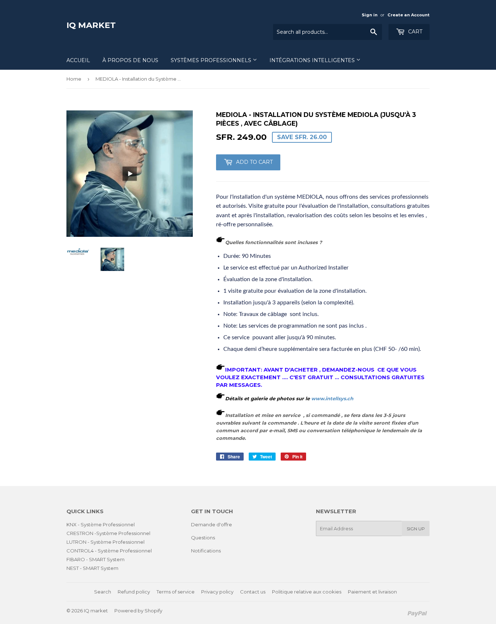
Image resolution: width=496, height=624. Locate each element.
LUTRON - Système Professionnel (105, 542)
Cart (414, 31)
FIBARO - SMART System (95, 559)
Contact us (252, 592)
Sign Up (416, 528)
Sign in (370, 14)
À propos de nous (130, 60)
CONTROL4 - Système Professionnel (109, 551)
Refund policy (134, 592)
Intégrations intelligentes (312, 60)
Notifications (206, 551)
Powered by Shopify (138, 610)
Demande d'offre (211, 524)
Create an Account (408, 14)
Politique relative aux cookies (306, 592)
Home (73, 79)
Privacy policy (217, 592)
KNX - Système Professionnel (100, 524)
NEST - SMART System (92, 568)
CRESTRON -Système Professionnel (108, 533)
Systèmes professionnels (212, 60)
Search (102, 592)
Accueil (78, 60)
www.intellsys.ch (332, 398)
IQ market (91, 25)
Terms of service (175, 592)
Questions (203, 537)
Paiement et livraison (372, 592)
